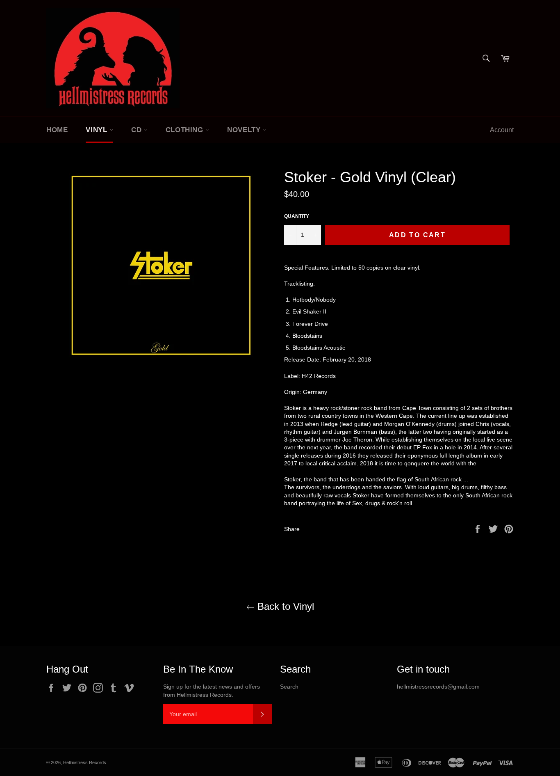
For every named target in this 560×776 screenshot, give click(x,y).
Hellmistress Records (84, 762)
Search (289, 686)
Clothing (185, 130)
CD (137, 130)
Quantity (296, 216)
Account (502, 129)
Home (57, 130)
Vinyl (97, 130)
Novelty (245, 130)
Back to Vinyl (284, 606)
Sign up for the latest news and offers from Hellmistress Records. (211, 690)
